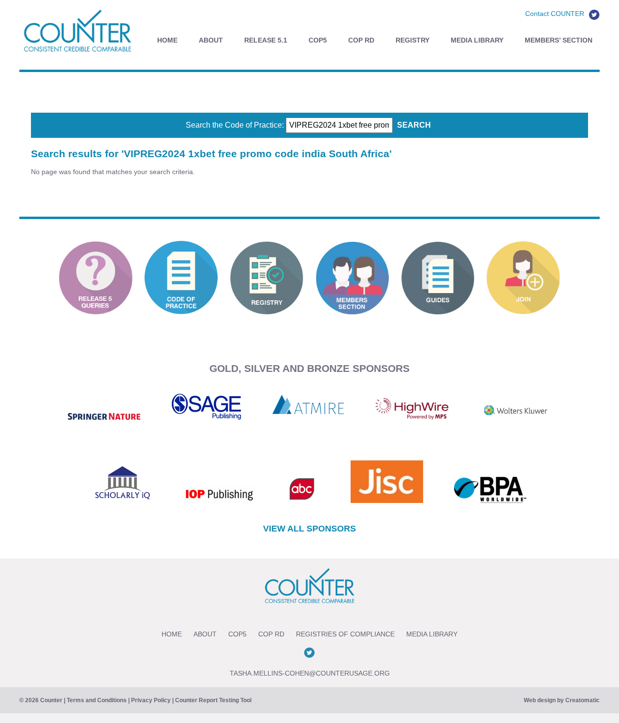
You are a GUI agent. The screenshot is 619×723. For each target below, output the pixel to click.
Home (167, 40)
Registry (412, 40)
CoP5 (318, 40)
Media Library (477, 40)
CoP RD (361, 40)
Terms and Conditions (97, 700)
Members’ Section (558, 40)
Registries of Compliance (345, 634)
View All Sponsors (309, 528)
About (211, 40)
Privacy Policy (151, 700)
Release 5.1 (265, 40)
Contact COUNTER (554, 13)
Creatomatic (582, 700)
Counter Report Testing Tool (213, 700)
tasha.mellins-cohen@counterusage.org (310, 673)
